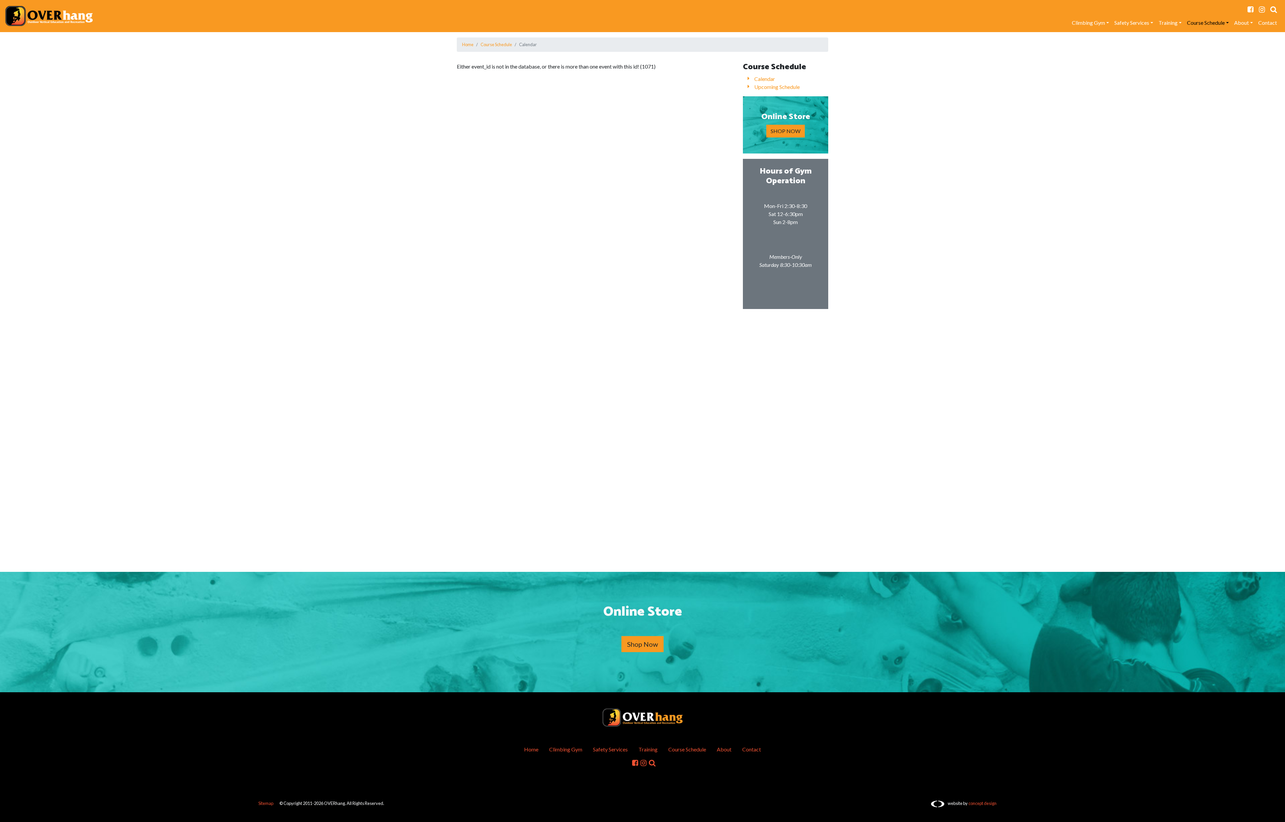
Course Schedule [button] (1206, 22)
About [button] (1241, 22)
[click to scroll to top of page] (1275, 813)
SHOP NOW (785, 131)
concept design (982, 803)
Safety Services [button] (1131, 22)
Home (468, 44)
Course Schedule (496, 44)
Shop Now (642, 644)
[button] (1274, 9)
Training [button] (1168, 22)
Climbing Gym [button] (1088, 22)
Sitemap (265, 803)
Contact (1267, 22)
